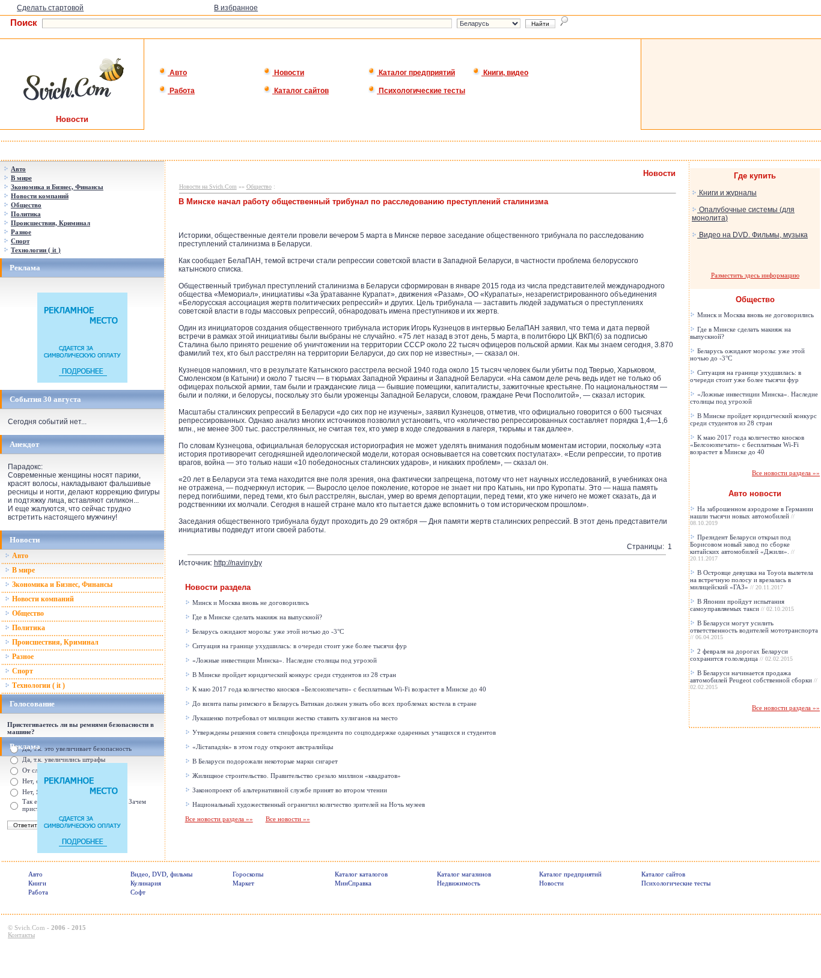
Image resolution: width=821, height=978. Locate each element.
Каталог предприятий (416, 72)
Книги (37, 883)
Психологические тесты (421, 91)
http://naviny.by (238, 563)
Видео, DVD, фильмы (161, 874)
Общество (27, 613)
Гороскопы (248, 874)
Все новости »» (288, 818)
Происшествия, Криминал (54, 642)
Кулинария (145, 883)
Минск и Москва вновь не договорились (250, 602)
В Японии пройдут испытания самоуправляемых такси (742, 605)
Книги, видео (504, 72)
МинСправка (353, 883)
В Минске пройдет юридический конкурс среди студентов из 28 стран (293, 674)
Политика (27, 628)
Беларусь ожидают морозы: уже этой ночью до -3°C (267, 631)
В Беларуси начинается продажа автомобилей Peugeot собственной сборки (753, 679)
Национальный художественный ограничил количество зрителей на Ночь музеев (308, 804)
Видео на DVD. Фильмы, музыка (752, 235)
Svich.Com (29, 927)
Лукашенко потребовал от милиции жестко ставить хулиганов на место (294, 717)
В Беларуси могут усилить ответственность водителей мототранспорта (754, 629)
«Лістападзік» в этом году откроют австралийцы (262, 746)
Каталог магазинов (464, 874)
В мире (22, 570)
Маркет (243, 883)
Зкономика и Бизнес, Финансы (61, 584)
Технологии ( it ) (37, 685)
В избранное (236, 8)
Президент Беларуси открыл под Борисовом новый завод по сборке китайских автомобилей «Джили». (742, 547)
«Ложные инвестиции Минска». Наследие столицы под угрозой (284, 660)
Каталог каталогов (361, 874)
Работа (181, 91)
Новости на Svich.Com (208, 186)
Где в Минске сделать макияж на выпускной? (256, 617)
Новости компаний (42, 599)
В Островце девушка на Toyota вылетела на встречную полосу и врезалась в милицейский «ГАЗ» (751, 580)
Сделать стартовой (50, 8)
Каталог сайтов (300, 91)
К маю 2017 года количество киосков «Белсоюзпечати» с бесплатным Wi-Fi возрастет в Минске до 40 (338, 689)
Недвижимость (458, 883)
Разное (22, 656)
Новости (288, 72)
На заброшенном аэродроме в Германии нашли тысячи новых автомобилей (751, 515)
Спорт (21, 671)
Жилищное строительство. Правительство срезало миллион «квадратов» (296, 775)
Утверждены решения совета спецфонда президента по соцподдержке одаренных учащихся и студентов (343, 732)
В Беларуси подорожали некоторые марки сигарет (264, 761)
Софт (137, 892)
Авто (177, 72)
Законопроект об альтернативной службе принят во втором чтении (289, 790)
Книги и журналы (727, 193)
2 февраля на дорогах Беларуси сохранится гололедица (741, 655)
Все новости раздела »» (219, 818)
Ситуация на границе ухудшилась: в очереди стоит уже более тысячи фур (299, 645)
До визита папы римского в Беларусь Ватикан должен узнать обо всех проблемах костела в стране (334, 703)
